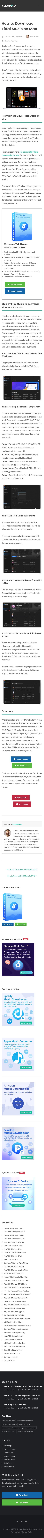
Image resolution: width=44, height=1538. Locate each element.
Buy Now (22, 798)
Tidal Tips (14, 41)
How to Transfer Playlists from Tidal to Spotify (22, 1386)
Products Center (10, 1449)
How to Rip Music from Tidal (14, 1404)
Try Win (9, 924)
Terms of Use (15, 1532)
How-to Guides (9, 1460)
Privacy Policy (27, 1532)
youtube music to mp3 (9, 1424)
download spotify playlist (25, 1421)
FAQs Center (8, 1463)
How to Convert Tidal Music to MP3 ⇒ (22, 876)
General (7, 41)
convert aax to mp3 (8, 1431)
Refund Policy (9, 1466)
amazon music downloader (11, 1428)
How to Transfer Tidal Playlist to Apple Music (21, 1395)
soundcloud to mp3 (8, 1421)
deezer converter (24, 1424)
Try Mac (22, 924)
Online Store (8, 1453)
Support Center (9, 1456)
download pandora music (25, 1431)
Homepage (8, 1446)
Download (16, 285)
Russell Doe (34, 37)
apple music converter (29, 1428)
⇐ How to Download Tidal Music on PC (22, 870)
